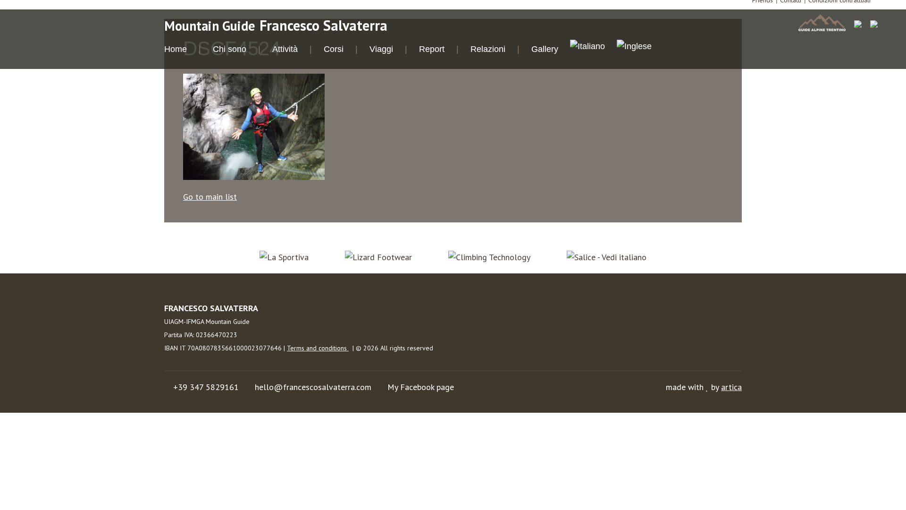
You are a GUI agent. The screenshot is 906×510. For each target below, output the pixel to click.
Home (175, 49)
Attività (285, 49)
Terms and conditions (318, 348)
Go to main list (210, 196)
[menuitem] (587, 48)
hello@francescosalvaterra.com (313, 387)
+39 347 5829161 (206, 387)
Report (432, 49)
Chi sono (229, 49)
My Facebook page (420, 387)
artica (731, 387)
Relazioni (487, 49)
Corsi (334, 49)
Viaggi (381, 49)
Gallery (544, 49)
